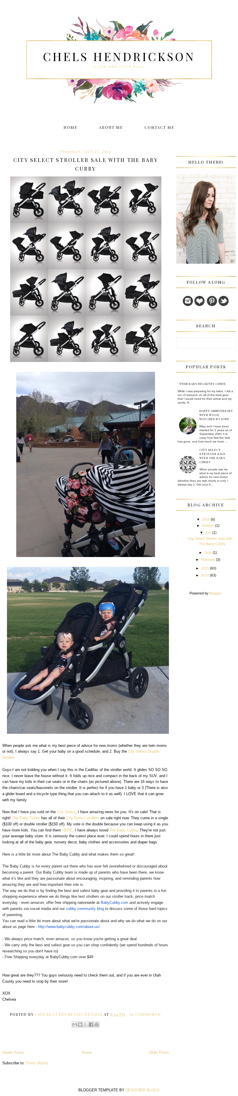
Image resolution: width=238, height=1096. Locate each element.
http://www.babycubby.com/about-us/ (69, 926)
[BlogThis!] (80, 1024)
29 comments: (145, 1014)
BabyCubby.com (114, 902)
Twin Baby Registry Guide (202, 384)
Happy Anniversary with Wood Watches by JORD (216, 415)
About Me (111, 127)
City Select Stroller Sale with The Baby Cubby (85, 164)
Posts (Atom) (37, 1063)
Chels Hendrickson (119, 56)
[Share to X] (86, 1024)
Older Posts (159, 1052)
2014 (205, 575)
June (208, 553)
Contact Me (160, 127)
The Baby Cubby (26, 818)
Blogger (215, 593)
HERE (67, 830)
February (208, 560)
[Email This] (74, 1024)
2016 (206, 519)
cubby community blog (85, 908)
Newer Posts (13, 1052)
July (208, 533)
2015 (205, 568)
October (208, 526)
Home (70, 127)
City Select (66, 812)
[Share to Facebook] (91, 1024)
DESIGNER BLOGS (143, 1090)
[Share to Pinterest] (97, 1024)
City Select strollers (82, 818)
